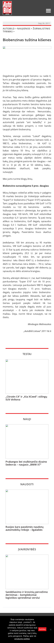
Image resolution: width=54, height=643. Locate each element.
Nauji (27, 419)
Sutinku (42, 629)
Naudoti (27, 484)
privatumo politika (22, 639)
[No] (50, 629)
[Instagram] (41, 11)
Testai (27, 354)
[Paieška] (28, 11)
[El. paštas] (32, 11)
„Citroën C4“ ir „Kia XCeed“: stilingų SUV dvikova (26, 398)
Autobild (9, 28)
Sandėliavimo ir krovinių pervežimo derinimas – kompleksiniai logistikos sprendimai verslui (27, 595)
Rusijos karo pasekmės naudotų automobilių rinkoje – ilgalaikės (24, 528)
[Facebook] (37, 11)
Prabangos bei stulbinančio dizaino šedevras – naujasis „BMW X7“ (26, 463)
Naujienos (23, 28)
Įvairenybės (27, 549)
